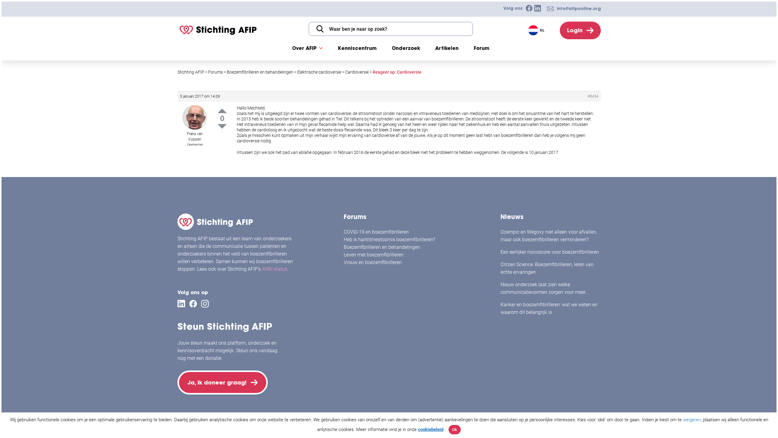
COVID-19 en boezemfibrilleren (376, 232)
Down (222, 126)
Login (575, 30)
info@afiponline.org (579, 8)
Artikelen (447, 48)
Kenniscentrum (357, 48)
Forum (481, 48)
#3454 (593, 96)
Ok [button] (454, 429)
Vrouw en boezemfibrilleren (373, 262)
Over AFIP (304, 48)
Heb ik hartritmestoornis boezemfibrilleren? (389, 239)
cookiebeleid (430, 429)
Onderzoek (406, 48)
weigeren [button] (692, 419)
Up (222, 111)
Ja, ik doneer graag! (217, 382)
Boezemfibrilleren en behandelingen (382, 247)
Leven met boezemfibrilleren (374, 255)
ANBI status (274, 269)
